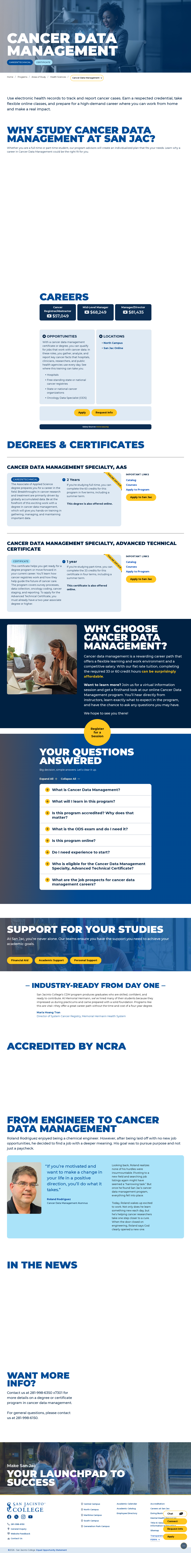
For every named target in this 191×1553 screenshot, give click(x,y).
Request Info (175, 1529)
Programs (22, 77)
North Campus (113, 343)
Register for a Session (97, 732)
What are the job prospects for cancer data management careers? (93, 882)
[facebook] (9, 1517)
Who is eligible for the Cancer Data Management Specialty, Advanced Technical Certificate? (98, 866)
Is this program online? (74, 840)
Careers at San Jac (160, 1508)
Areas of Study (39, 77)
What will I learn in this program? (83, 801)
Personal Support (85, 960)
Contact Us (16, 1538)
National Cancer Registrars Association (122, 1062)
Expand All (47, 778)
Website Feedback (20, 1533)
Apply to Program (137, 489)
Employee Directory (127, 1513)
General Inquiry (18, 1529)
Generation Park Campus (97, 1526)
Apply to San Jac (141, 497)
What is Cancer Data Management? (86, 790)
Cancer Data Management (86, 78)
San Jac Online (113, 348)
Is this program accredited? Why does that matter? (93, 815)
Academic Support (51, 960)
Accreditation (157, 1504)
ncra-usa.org (102, 427)
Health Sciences (58, 77)
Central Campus (92, 1504)
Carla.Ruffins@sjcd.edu (148, 1381)
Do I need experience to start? (81, 852)
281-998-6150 (17, 1524)
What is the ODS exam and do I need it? (90, 829)
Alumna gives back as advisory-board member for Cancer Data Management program (48, 1344)
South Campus (91, 1520)
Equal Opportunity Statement (51, 1550)
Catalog (131, 480)
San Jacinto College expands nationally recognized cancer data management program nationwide (138, 1344)
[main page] (22, 10)
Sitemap (154, 1530)
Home (10, 77)
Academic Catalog (126, 1508)
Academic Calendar (127, 1504)
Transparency (157, 1536)
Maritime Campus (93, 1515)
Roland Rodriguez (59, 1199)
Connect (172, 1521)
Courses (131, 484)
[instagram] (23, 1517)
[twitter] (16, 1517)
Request (104, 412)
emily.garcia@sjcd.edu (148, 1405)
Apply (170, 1536)
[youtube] (30, 1517)
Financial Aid (19, 960)
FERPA (153, 1539)
